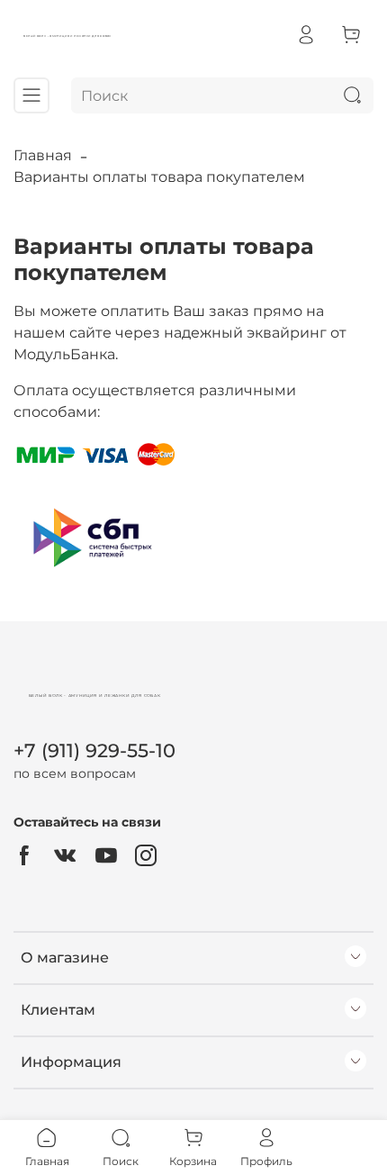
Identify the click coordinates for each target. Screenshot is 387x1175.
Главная (43, 155)
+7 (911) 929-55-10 (95, 750)
